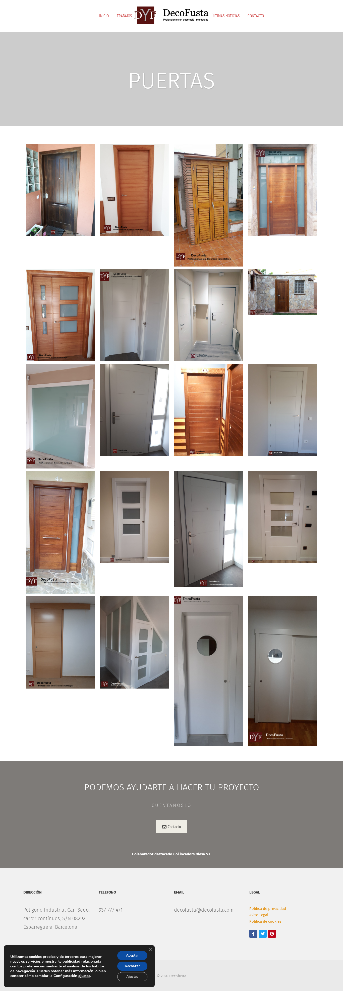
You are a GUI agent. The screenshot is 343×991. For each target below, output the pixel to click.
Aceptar (132, 955)
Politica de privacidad (267, 908)
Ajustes (132, 976)
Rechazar (132, 966)
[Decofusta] (171, 15)
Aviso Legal (258, 915)
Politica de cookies (265, 921)
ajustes (84, 975)
